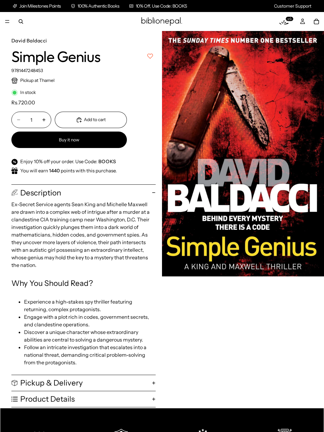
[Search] (21, 21)
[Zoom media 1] (243, 153)
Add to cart (95, 119)
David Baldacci (29, 40)
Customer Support (292, 6)
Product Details (47, 399)
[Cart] (316, 21)
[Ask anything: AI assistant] (286, 21)
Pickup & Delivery (51, 382)
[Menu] (7, 21)
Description (40, 192)
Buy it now (69, 140)
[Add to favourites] (150, 56)
